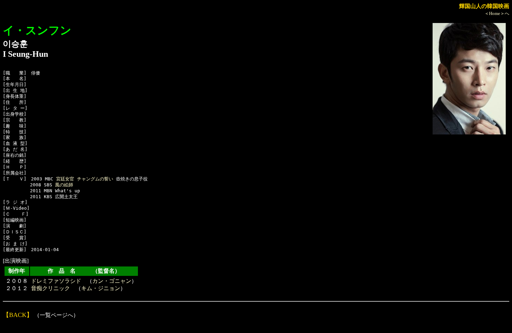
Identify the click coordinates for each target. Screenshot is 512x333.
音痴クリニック (50, 288)
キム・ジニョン (100, 288)
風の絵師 (64, 184)
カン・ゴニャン (111, 281)
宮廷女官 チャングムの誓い (84, 178)
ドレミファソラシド (56, 281)
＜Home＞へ (496, 13)
